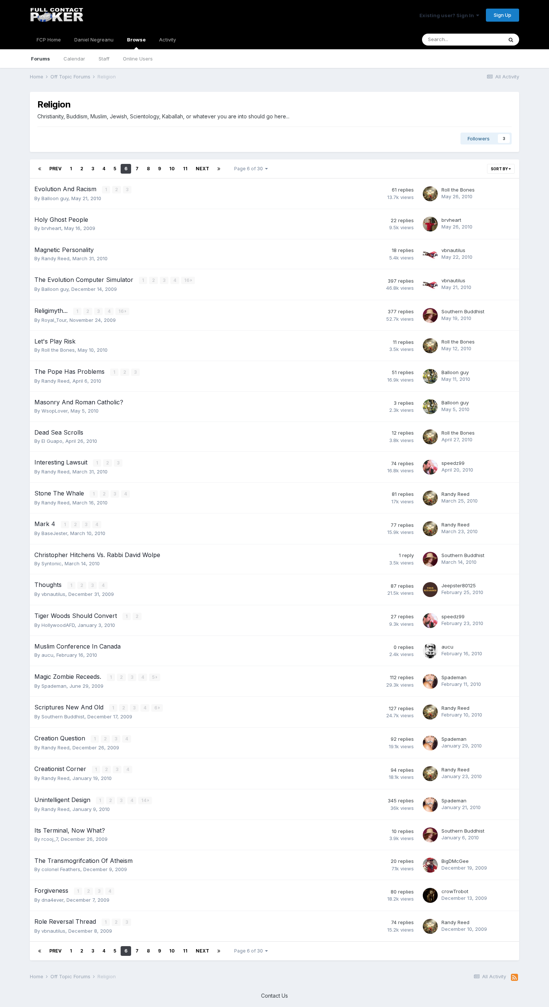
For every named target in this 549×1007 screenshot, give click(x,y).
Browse (136, 40)
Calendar (74, 59)
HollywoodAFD (58, 625)
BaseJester (54, 533)
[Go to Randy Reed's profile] (430, 498)
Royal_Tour (53, 320)
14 (144, 800)
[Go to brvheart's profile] (430, 224)
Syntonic (51, 563)
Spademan (53, 686)
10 (172, 168)
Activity (167, 40)
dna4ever (52, 900)
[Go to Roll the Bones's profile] (430, 193)
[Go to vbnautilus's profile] (430, 254)
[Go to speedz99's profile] (430, 467)
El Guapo (51, 441)
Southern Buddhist (462, 311)
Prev (55, 168)
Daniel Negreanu (94, 40)
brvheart (51, 228)
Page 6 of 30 (249, 168)
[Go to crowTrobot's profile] (430, 895)
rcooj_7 (49, 839)
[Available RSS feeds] (514, 977)
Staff (104, 59)
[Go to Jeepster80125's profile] (430, 589)
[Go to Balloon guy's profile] (430, 376)
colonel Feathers (60, 869)
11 (185, 168)
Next (202, 168)
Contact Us (274, 995)
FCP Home (49, 40)
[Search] (511, 40)
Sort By (500, 169)
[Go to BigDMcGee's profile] (430, 865)
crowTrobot (454, 891)
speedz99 (453, 463)
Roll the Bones (458, 190)
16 (187, 280)
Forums (40, 59)
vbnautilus (453, 250)
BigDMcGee (455, 861)
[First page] (39, 169)
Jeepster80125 (458, 585)
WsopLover (54, 411)
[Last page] (219, 169)
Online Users (138, 59)
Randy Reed (55, 258)
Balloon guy (54, 198)
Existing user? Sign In (447, 15)
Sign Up (502, 15)
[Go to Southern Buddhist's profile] (430, 315)
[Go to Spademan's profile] (430, 681)
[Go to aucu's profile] (430, 650)
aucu (47, 655)
